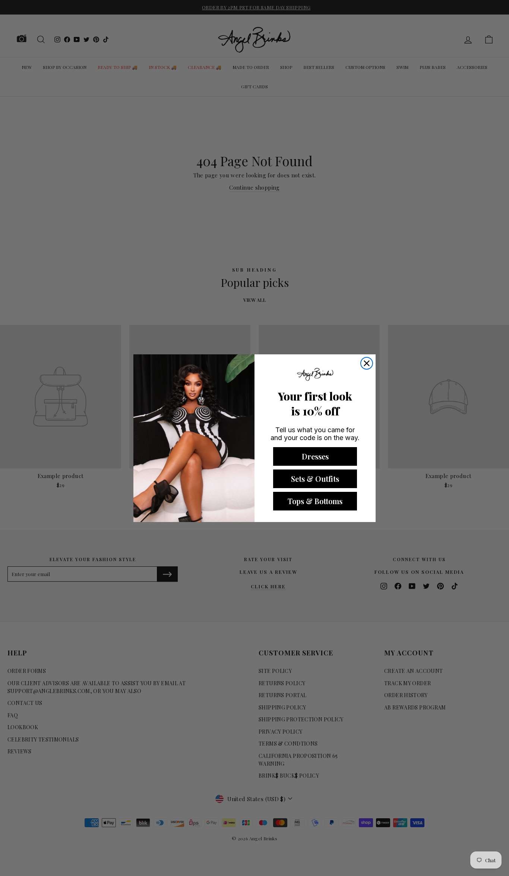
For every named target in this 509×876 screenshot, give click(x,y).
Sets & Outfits (315, 479)
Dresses (315, 456)
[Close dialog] (367, 363)
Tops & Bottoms (315, 501)
